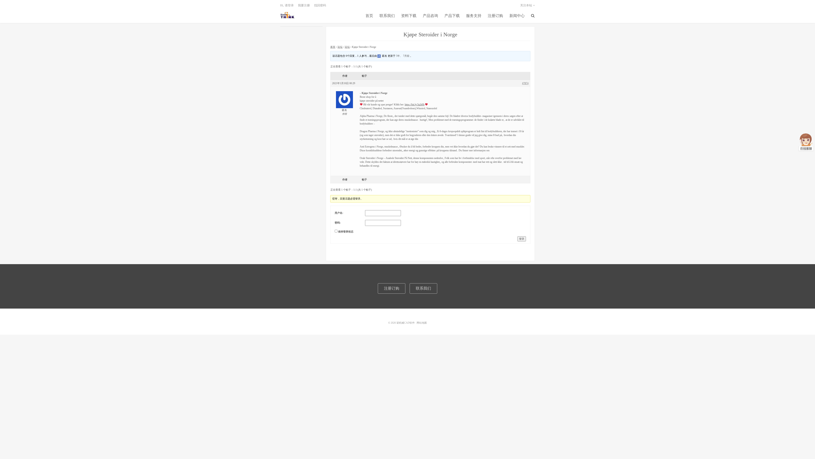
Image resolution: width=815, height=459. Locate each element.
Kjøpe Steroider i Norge (430, 34)
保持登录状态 (345, 231)
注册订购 (495, 16)
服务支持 (473, 16)
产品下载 (452, 16)
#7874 (525, 83)
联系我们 (387, 16)
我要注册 (304, 5)
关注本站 (526, 5)
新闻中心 (517, 16)
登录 (521, 238)
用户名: (339, 212)
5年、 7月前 (402, 55)
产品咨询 (430, 16)
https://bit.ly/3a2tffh (414, 104)
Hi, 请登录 (287, 5)
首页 (369, 16)
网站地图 (422, 322)
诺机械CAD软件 (287, 15)
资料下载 (408, 16)
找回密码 (320, 5)
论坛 (340, 46)
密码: (338, 222)
